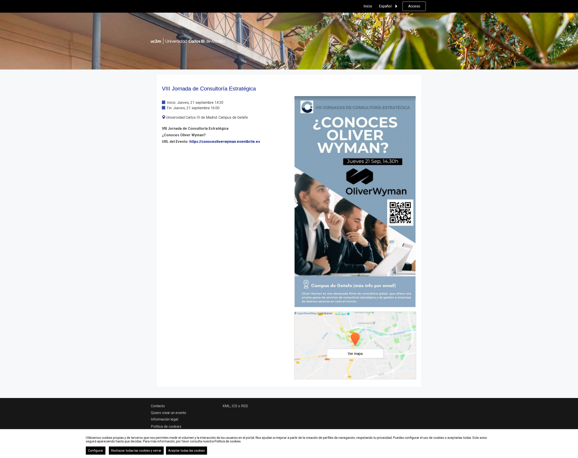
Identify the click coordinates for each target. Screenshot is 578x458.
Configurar (95, 450)
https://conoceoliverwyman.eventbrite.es (224, 141)
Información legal (164, 419)
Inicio (368, 6)
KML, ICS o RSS (235, 406)
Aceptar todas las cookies (186, 450)
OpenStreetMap (307, 313)
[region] (289, 443)
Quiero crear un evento (168, 413)
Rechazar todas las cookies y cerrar (136, 450)
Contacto (158, 406)
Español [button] (385, 6)
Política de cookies (166, 426)
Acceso (414, 6)
